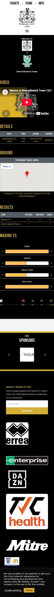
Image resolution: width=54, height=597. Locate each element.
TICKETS (14, 3)
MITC (41, 3)
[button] (27, 30)
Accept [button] (29, 590)
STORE (28, 3)
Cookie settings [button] (12, 590)
